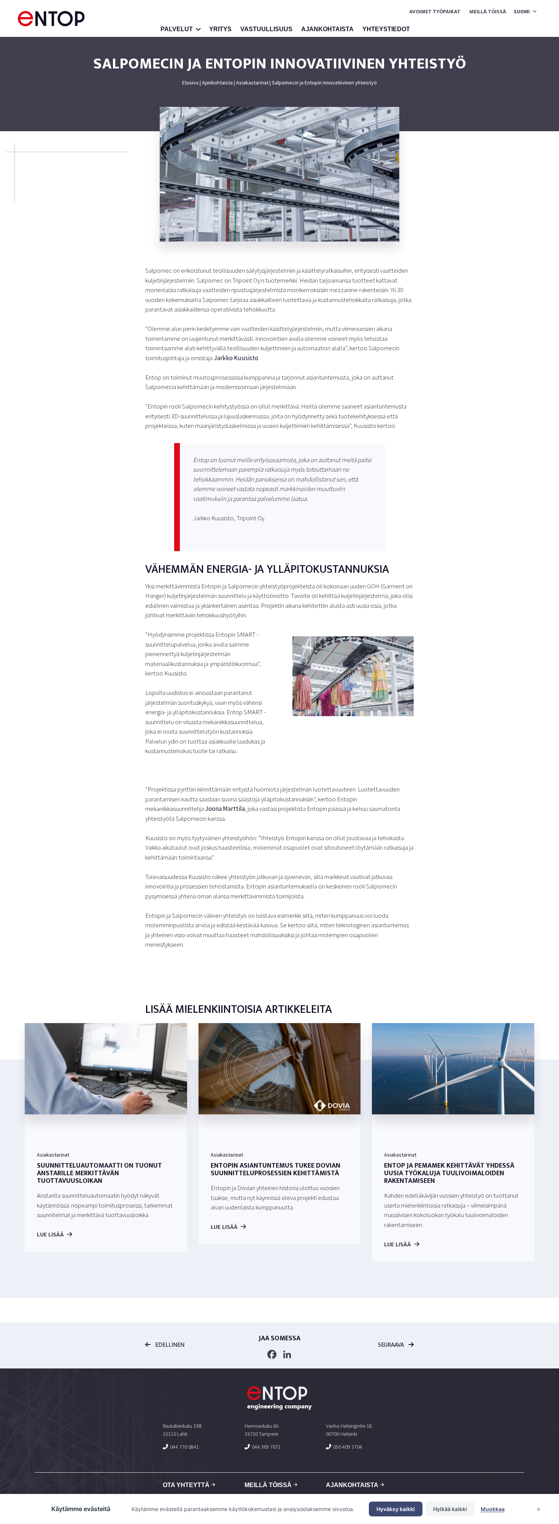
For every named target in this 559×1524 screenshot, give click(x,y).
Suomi (522, 11)
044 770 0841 (184, 1446)
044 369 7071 (266, 1446)
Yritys (220, 29)
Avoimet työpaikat (435, 11)
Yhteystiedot (386, 29)
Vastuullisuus (266, 29)
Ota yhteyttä (186, 1485)
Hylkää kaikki (450, 1509)
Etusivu (190, 82)
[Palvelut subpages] (198, 30)
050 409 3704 (347, 1446)
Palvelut (176, 29)
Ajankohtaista (327, 29)
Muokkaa (493, 1509)
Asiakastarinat (252, 82)
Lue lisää (50, 1235)
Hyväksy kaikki (395, 1509)
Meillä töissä (487, 11)
